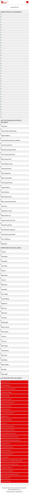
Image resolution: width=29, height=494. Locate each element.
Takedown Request (10, 491)
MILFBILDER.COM (15, 7)
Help (17, 491)
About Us (21, 491)
